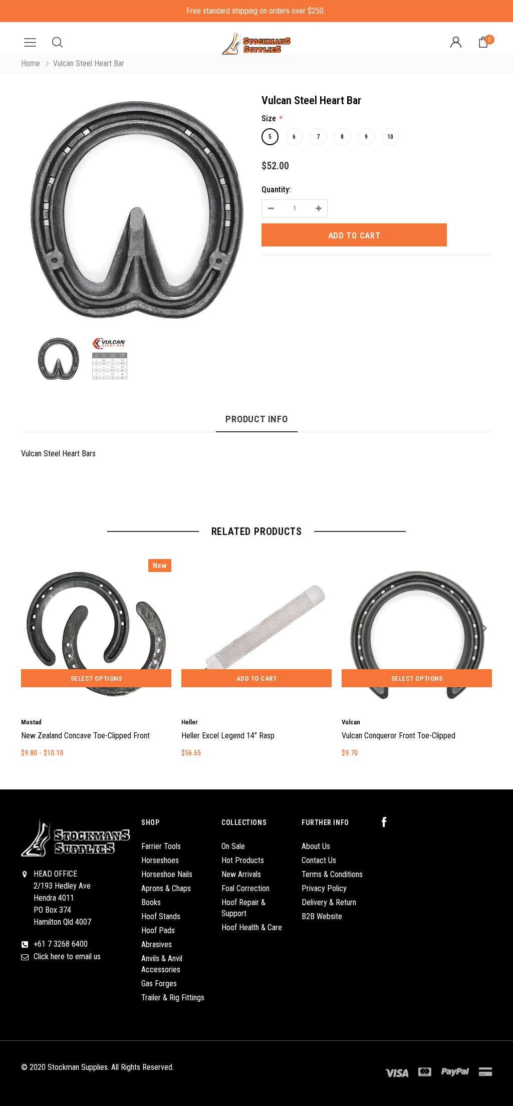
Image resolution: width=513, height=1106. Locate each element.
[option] (136, 212)
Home (30, 63)
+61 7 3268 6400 (61, 944)
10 (390, 136)
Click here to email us (67, 956)
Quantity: (276, 189)
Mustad (31, 722)
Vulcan (351, 722)
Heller (189, 722)
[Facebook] (389, 822)
